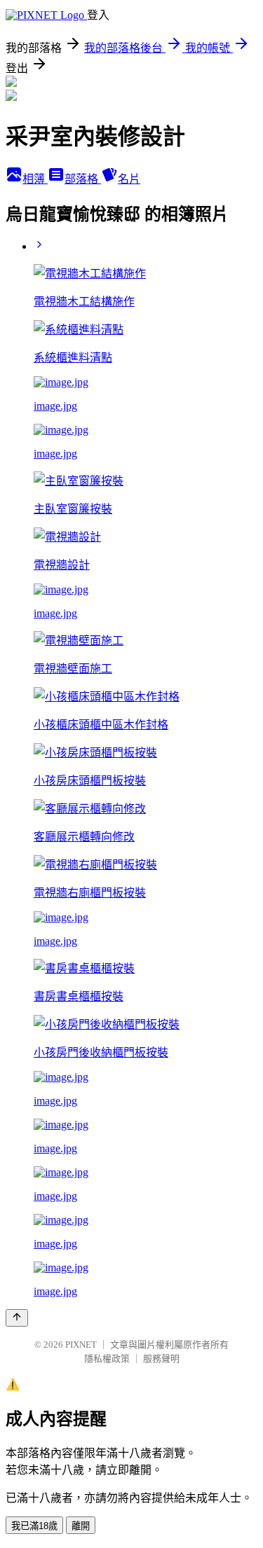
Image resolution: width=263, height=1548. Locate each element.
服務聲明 (161, 1358)
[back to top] (17, 1318)
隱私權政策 (107, 1358)
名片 (129, 179)
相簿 (35, 179)
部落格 (83, 179)
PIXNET (81, 1344)
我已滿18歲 (34, 1526)
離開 (81, 1526)
